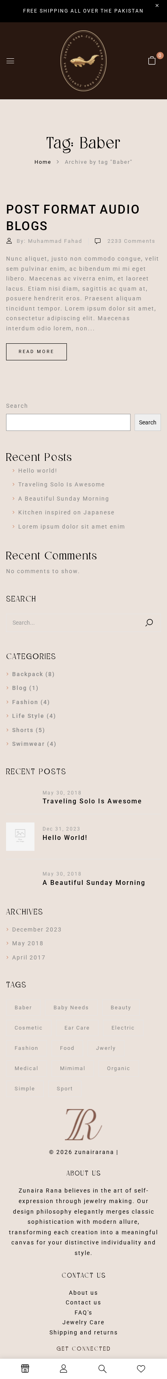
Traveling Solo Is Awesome (61, 484)
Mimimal (73, 1068)
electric (123, 1028)
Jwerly (106, 1048)
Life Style (28, 716)
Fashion (25, 702)
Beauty (121, 1007)
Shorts (23, 730)
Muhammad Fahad (55, 241)
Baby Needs (71, 1007)
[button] (152, 60)
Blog (19, 688)
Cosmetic (29, 1028)
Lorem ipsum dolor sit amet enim (71, 526)
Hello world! (38, 470)
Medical (27, 1068)
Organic (119, 1068)
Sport (65, 1089)
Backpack (27, 674)
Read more (36, 351)
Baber (23, 1007)
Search (17, 406)
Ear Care (77, 1028)
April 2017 (29, 957)
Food (67, 1048)
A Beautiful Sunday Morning (63, 498)
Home (42, 162)
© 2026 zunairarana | (83, 1152)
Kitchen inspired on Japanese (66, 512)
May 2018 (28, 943)
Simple (25, 1089)
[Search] (149, 623)
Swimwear (28, 744)
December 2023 (37, 929)
